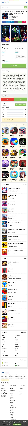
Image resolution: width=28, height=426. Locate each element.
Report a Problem (6, 61)
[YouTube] (7, 382)
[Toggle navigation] (26, 2)
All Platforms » (23, 360)
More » (24, 124)
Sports (16, 348)
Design (16, 353)
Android (13, 11)
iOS (17, 363)
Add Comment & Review (20, 104)
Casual (3, 342)
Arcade (3, 337)
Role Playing (17, 346)
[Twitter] (1, 382)
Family (16, 355)
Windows (5, 365)
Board (16, 337)
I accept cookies (16, 424)
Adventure (17, 335)
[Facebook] (3, 382)
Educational (17, 342)
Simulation (4, 348)
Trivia (16, 351)
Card (3, 339)
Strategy (3, 351)
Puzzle (16, 344)
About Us (3, 388)
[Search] (25, 7)
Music (3, 344)
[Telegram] (5, 382)
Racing (3, 346)
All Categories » (22, 332)
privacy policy (4, 390)
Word (3, 353)
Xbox (18, 365)
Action (9, 11)
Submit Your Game (4, 380)
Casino (16, 339)
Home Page (4, 11)
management (5, 355)
